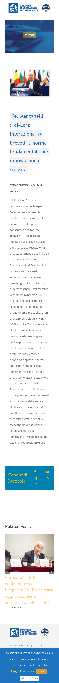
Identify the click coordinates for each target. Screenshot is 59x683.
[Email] (35, 484)
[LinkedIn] (35, 478)
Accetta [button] (41, 671)
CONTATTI (40, 645)
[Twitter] (47, 472)
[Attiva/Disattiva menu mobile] (52, 15)
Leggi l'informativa (22, 671)
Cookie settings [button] (30, 678)
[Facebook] (35, 472)
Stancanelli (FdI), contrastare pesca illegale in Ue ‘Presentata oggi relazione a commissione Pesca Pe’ (29, 590)
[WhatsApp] (48, 478)
